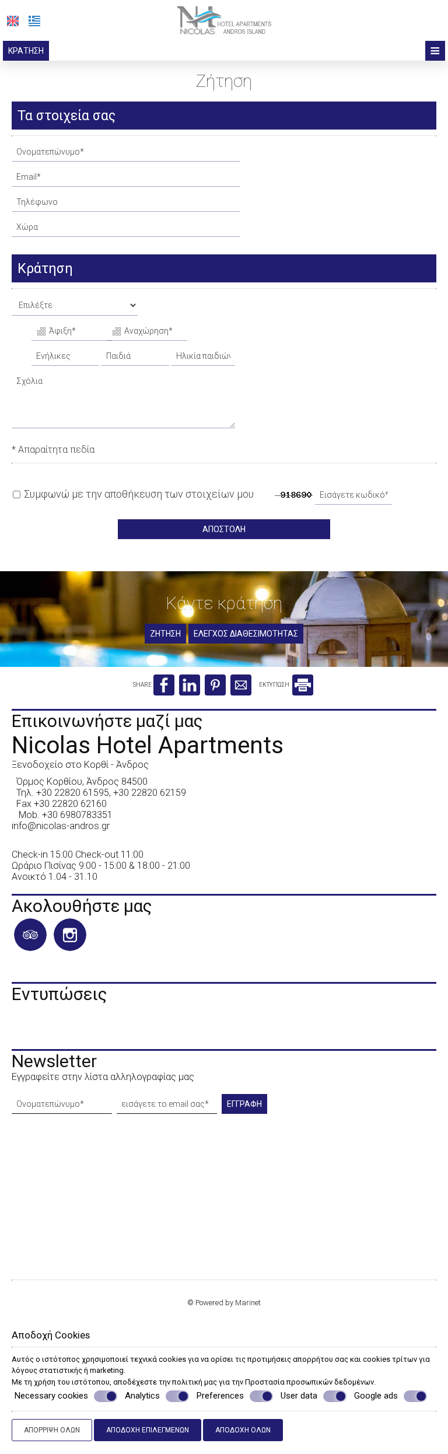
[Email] (127, 180)
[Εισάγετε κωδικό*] (354, 498)
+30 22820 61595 (72, 792)
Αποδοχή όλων (243, 1430)
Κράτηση (26, 50)
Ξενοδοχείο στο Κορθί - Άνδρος (80, 764)
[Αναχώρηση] (143, 334)
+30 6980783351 (77, 814)
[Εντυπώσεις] (17, 1028)
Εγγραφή (244, 1104)
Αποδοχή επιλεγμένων (147, 1430)
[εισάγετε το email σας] (168, 1107)
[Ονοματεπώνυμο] (127, 154)
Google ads (376, 1395)
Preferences (220, 1395)
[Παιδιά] (135, 359)
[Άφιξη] (68, 334)
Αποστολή (224, 529)
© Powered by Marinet (224, 1302)
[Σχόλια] (124, 404)
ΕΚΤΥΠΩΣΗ (274, 684)
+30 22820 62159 (149, 792)
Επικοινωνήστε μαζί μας (107, 721)
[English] (13, 21)
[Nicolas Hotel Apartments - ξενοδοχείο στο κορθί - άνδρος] (224, 19)
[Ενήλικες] (65, 359)
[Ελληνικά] (34, 21)
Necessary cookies (51, 1395)
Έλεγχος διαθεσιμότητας (246, 633)
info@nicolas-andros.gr (61, 825)
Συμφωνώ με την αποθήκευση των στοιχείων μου (138, 494)
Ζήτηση (165, 633)
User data (299, 1395)
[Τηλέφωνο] (127, 205)
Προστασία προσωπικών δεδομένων (309, 1382)
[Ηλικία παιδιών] (202, 359)
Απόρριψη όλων (52, 1430)
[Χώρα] (127, 230)
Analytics (142, 1395)
